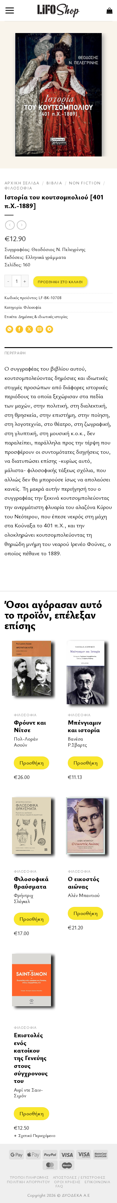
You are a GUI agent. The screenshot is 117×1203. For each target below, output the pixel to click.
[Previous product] (21, 225)
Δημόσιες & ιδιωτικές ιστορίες (43, 316)
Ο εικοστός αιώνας (83, 882)
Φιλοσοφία (18, 188)
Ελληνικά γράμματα (46, 257)
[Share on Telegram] (49, 331)
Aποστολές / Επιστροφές (79, 1177)
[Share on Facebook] (19, 331)
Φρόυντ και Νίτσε (30, 726)
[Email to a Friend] (39, 331)
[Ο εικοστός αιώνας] (85, 829)
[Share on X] (29, 331)
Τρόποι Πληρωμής (29, 1177)
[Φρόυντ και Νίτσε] (31, 672)
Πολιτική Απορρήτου (28, 1181)
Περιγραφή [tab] (15, 353)
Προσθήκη (32, 762)
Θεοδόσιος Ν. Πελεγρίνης (59, 249)
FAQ (59, 1186)
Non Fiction (84, 183)
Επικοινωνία (97, 1181)
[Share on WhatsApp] (9, 331)
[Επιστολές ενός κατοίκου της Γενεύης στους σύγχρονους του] (31, 985)
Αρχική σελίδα (22, 183)
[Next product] (9, 225)
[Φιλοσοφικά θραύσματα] (31, 829)
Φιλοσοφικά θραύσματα (31, 882)
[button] (9, 10)
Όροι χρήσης (67, 1181)
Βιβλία (54, 183)
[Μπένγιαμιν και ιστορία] (85, 672)
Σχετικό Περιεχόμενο (36, 1135)
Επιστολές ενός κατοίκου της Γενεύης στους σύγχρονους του (31, 1057)
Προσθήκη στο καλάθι (60, 281)
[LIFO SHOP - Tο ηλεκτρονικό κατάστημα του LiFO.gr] (59, 10)
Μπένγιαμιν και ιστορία (84, 726)
